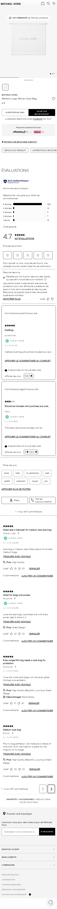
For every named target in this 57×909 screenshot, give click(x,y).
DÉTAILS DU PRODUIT (15, 150)
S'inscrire (47, 831)
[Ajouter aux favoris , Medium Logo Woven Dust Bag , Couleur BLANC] (53, 98)
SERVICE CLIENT (10, 849)
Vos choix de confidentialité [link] (14, 894)
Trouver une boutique (19, 813)
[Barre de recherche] (48, 3)
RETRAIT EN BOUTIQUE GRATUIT (20, 142)
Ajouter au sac (15, 112)
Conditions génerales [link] (11, 884)
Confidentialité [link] (8, 879)
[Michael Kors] (11, 3)
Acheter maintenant (42, 112)
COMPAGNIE (8, 865)
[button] (50, 902)
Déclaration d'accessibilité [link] (13, 889)
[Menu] (53, 3)
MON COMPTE (9, 857)
